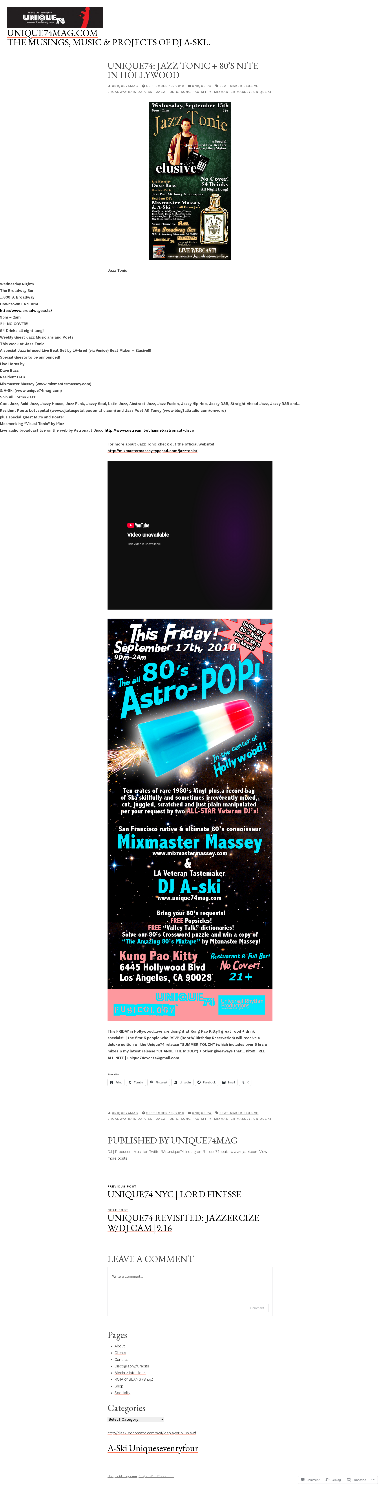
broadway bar (121, 91)
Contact (121, 1359)
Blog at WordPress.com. (156, 1476)
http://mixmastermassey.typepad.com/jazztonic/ (152, 451)
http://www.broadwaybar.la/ (26, 310)
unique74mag (125, 86)
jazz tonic (167, 91)
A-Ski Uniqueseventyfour (153, 1448)
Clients (120, 1352)
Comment (257, 1308)
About (120, 1346)
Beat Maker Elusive (239, 86)
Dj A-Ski (145, 91)
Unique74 (262, 91)
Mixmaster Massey (232, 91)
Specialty (122, 1393)
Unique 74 (202, 86)
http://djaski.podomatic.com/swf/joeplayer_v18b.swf (152, 1433)
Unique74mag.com (52, 33)
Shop (119, 1386)
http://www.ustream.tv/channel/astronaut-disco (149, 430)
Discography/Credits (132, 1366)
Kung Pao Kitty (196, 91)
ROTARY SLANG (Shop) (134, 1379)
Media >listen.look (130, 1373)
